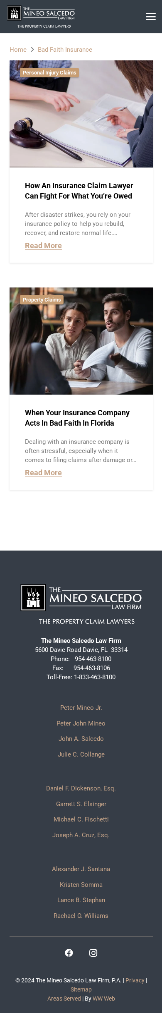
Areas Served (64, 998)
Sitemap (81, 989)
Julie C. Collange (81, 754)
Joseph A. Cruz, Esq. (81, 835)
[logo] (41, 16)
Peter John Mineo (81, 723)
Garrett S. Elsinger (81, 804)
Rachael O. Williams (81, 916)
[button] (151, 17)
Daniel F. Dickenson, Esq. (81, 788)
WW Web (104, 998)
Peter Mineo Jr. (81, 707)
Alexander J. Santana (81, 869)
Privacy (135, 980)
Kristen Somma (81, 884)
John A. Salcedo (81, 738)
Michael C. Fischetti (81, 819)
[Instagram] (93, 953)
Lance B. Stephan (81, 900)
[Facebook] (69, 953)
